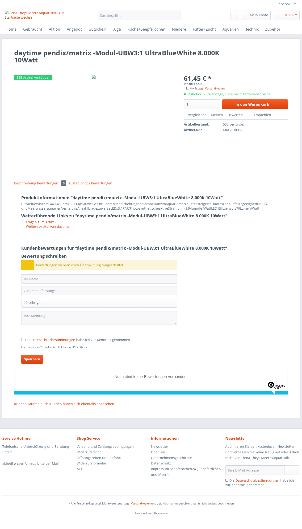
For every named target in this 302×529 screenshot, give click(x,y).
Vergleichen (197, 115)
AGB (80, 469)
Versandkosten (141, 503)
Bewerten (235, 115)
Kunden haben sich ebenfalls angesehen (81, 404)
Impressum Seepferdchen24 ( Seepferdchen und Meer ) (186, 472)
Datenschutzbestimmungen (53, 340)
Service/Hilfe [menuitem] (287, 4)
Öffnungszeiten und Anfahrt (99, 458)
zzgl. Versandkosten (211, 88)
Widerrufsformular (91, 463)
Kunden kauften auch (31, 404)
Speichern (32, 359)
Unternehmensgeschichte (171, 458)
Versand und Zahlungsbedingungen (105, 446)
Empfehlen (262, 115)
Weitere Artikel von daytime (47, 226)
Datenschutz (161, 463)
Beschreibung (25, 183)
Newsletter (159, 446)
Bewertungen (51, 183)
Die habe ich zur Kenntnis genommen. (78, 340)
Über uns (158, 452)
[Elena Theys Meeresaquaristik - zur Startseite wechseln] (40, 16)
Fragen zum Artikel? (41, 222)
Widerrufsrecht (89, 452)
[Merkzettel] (235, 15)
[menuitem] (139, 17)
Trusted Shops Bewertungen (89, 183)
